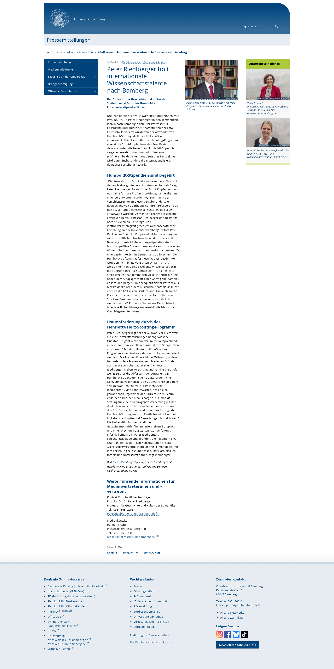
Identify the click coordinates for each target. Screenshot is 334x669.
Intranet (53, 611)
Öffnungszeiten (144, 591)
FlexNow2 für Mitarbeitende (66, 606)
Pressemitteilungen (68, 39)
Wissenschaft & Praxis (154, 61)
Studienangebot (144, 627)
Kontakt (112, 553)
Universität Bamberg (63, 30)
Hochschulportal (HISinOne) (66, 591)
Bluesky (236, 634)
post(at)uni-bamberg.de (241, 605)
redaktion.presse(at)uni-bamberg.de (131, 537)
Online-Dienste (57, 621)
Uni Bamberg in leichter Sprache (151, 642)
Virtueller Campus (59, 649)
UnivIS (52, 631)
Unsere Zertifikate (232, 617)
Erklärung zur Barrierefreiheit (149, 635)
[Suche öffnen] (276, 26)
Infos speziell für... (65, 52)
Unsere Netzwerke (232, 612)
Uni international (131, 61)
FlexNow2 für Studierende (65, 601)
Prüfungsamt (142, 596)
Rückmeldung (143, 606)
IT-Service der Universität (150, 601)
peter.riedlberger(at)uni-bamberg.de (131, 513)
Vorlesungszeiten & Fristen (151, 621)
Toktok (244, 634)
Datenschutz (152, 553)
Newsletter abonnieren (234, 645)
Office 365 (54, 616)
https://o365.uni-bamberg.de (67, 644)
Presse (83, 52)
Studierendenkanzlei (147, 611)
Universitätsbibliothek (148, 616)
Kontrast (253, 26)
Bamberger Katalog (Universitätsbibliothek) (76, 586)
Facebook (227, 634)
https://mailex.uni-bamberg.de (68, 640)
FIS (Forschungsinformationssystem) (71, 596)
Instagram (219, 634)
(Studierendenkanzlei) (62, 626)
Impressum (130, 553)
